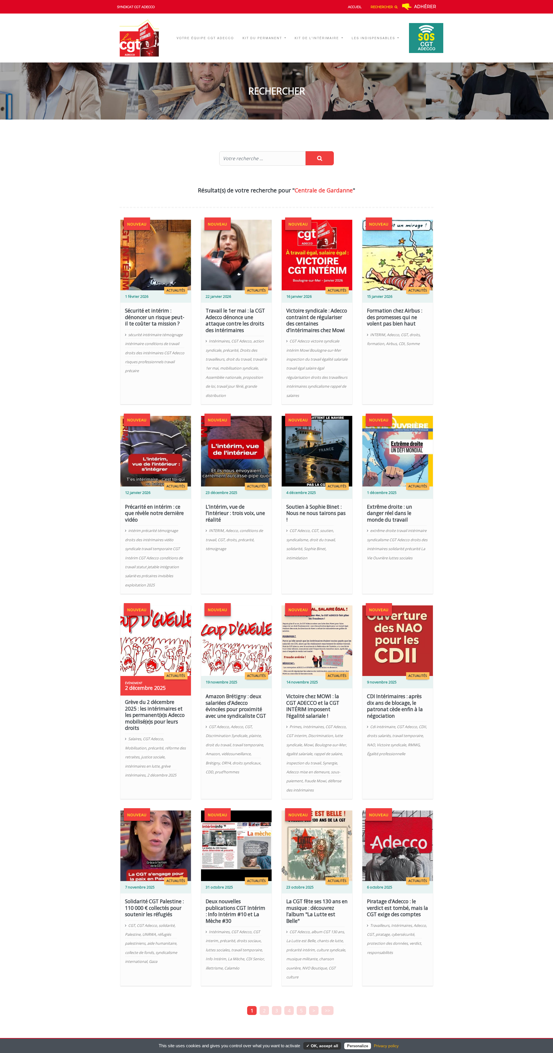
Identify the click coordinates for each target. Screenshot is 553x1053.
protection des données (387, 943)
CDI (402, 343)
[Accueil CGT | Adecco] (143, 38)
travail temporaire (247, 744)
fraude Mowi (315, 780)
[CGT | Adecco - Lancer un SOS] (423, 38)
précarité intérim (300, 949)
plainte (255, 735)
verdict (415, 943)
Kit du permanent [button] (263, 38)
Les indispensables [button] (374, 38)
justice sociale (152, 757)
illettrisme (214, 968)
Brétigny (213, 763)
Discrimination (320, 735)
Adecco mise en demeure (307, 771)
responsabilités (380, 952)
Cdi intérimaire (382, 726)
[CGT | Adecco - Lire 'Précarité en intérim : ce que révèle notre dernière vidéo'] (155, 451)
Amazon (213, 753)
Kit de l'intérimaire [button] (317, 38)
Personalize (357, 1046)
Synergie (330, 763)
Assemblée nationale (223, 377)
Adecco (393, 334)
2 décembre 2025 (161, 775)
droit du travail (238, 359)
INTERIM (377, 334)
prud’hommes (227, 771)
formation (375, 343)
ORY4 (226, 763)
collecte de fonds (139, 952)
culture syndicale (331, 949)
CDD (209, 771)
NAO (371, 744)
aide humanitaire (161, 943)
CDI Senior (255, 958)
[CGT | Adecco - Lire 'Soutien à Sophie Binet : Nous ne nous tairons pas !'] (317, 451)
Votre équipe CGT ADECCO (205, 38)
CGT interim (296, 735)
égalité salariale (299, 753)
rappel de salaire (328, 753)
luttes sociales (218, 949)
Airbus (391, 343)
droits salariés (379, 735)
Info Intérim (216, 958)
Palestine (133, 934)
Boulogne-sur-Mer (330, 744)
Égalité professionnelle (386, 753)
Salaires (134, 738)
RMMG (414, 744)
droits (415, 334)
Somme (413, 343)
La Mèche (236, 958)
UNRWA (149, 934)
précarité (230, 350)
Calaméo (231, 968)
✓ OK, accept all (322, 1045)
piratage (383, 934)
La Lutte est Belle (300, 940)
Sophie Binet (314, 548)
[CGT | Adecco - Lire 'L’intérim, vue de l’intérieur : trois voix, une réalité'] (236, 451)
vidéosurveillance (236, 753)
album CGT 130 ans (327, 931)
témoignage (216, 548)
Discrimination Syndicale (226, 735)
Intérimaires (219, 341)
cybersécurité (402, 934)
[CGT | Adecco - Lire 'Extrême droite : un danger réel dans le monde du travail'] (397, 451)
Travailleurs (379, 925)
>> (327, 1010)
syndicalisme (297, 539)
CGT (404, 334)
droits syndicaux (246, 763)
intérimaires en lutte (142, 766)
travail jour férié (230, 386)
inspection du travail (303, 763)
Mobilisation (135, 748)
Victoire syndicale (391, 744)
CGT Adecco (241, 341)
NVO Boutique (314, 968)
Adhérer (425, 6)
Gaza (153, 961)
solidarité (294, 548)
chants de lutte (330, 940)
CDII (422, 726)
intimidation (296, 557)
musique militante (301, 958)
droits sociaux (249, 940)
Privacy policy (386, 1045)
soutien (326, 530)
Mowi (308, 744)
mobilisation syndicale (239, 368)
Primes (295, 726)
